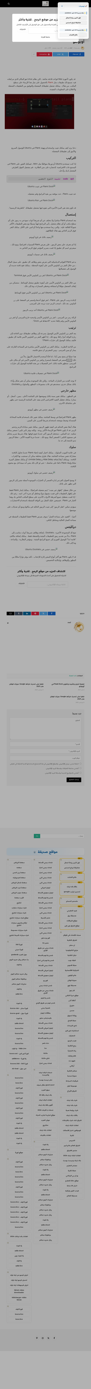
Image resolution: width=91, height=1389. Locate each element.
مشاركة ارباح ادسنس (73, 22)
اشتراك (23, 29)
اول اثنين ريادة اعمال (73, 18)
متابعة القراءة (45, 37)
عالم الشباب (73, 35)
